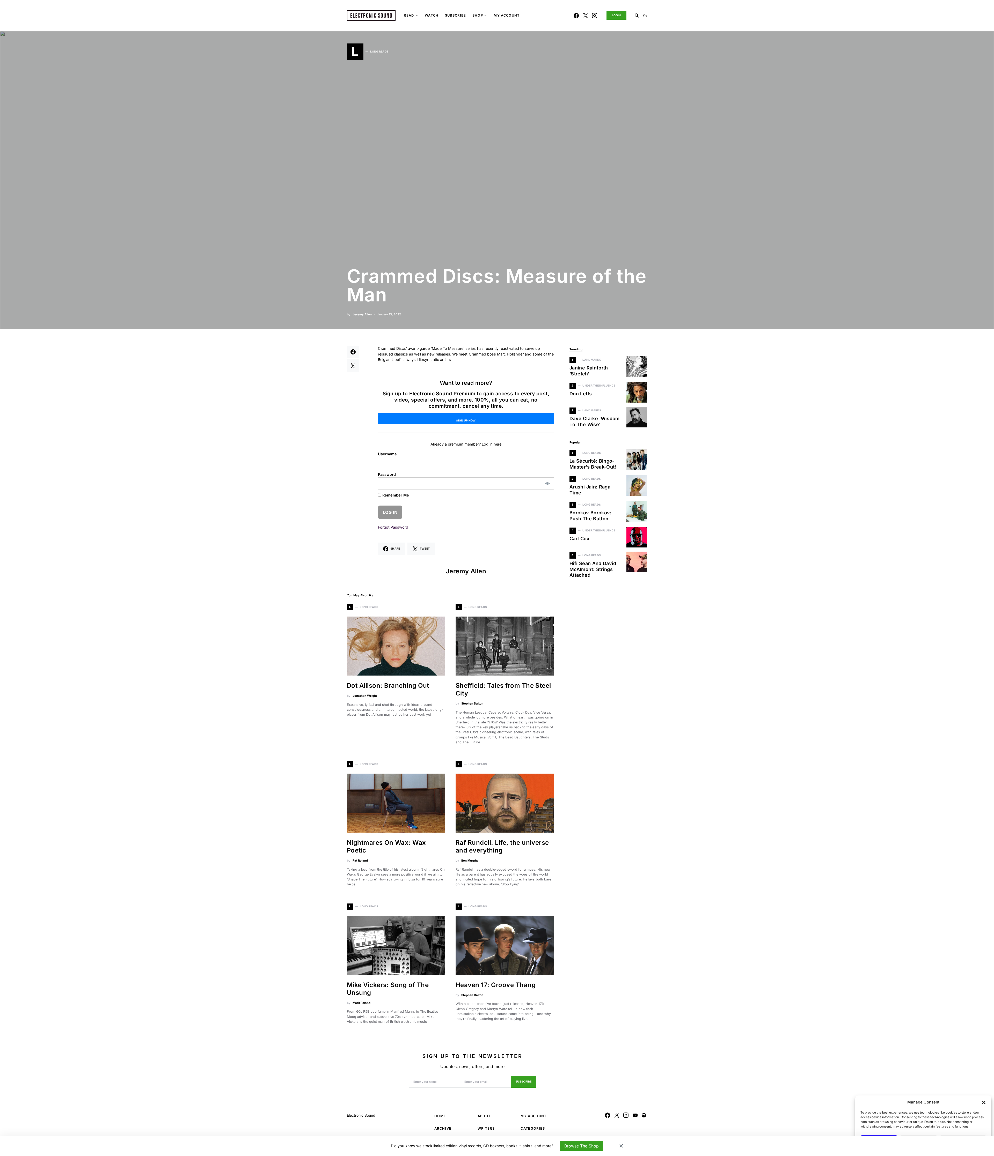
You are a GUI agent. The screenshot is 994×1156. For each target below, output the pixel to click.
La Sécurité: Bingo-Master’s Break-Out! (592, 464)
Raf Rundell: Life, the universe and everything (502, 846)
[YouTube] (635, 1115)
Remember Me (395, 495)
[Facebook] (576, 15)
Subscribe (523, 1081)
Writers (486, 1128)
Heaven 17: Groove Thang (496, 985)
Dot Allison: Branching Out (388, 685)
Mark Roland (361, 1003)
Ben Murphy (470, 860)
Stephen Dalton (472, 703)
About (484, 1116)
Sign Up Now (466, 420)
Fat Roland (360, 860)
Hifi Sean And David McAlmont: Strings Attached (592, 569)
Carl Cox (579, 538)
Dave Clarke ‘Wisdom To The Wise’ (594, 421)
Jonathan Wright (365, 696)
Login (616, 15)
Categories (533, 1128)
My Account (533, 1116)
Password (387, 474)
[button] (983, 1102)
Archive (442, 1128)
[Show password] (547, 483)
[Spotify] (644, 1115)
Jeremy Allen (362, 314)
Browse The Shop (581, 1145)
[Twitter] (585, 15)
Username (387, 454)
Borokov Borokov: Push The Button (590, 515)
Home (440, 1116)
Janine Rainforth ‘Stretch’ (588, 370)
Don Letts (580, 393)
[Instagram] (594, 15)
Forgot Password (393, 527)
